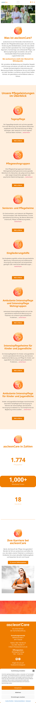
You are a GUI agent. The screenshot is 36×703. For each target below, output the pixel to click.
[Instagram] (32, 2)
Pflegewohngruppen (18, 163)
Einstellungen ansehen (18, 697)
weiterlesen (26, 132)
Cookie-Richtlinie (9, 700)
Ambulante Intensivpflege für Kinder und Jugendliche (18, 395)
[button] (33, 671)
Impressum (28, 700)
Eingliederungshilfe (18, 253)
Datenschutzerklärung (19, 700)
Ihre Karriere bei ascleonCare (18, 542)
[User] (34, 2)
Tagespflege (18, 119)
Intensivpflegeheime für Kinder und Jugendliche (18, 347)
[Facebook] (31, 2)
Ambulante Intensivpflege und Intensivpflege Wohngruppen (18, 303)
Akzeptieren (18, 688)
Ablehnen (18, 692)
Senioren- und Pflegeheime (18, 208)
